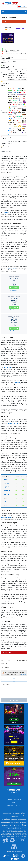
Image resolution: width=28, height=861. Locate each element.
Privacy (14, 802)
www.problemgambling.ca (13, 828)
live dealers (7, 367)
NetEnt (10, 423)
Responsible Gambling (14, 805)
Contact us (13, 796)
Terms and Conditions (14, 799)
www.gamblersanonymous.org (10, 830)
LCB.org (23, 674)
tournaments (11, 268)
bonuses (6, 212)
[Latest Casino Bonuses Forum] (14, 755)
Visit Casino (14, 288)
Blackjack (17, 382)
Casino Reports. (18, 851)
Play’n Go (16, 423)
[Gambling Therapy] (14, 859)
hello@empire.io (6, 517)
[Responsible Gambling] (22, 855)
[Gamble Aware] (15, 855)
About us (14, 792)
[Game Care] (7, 855)
